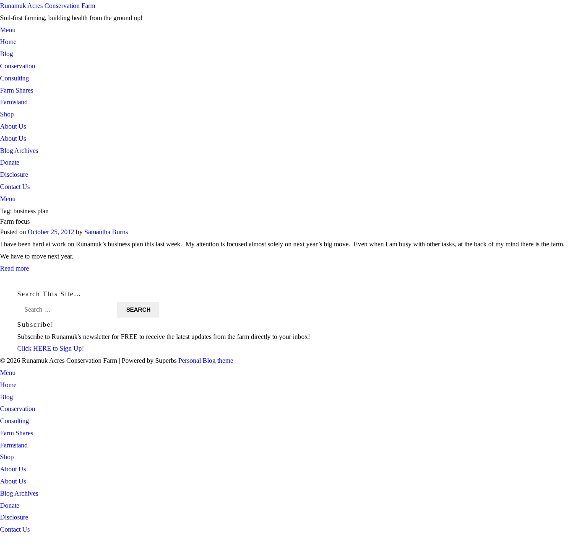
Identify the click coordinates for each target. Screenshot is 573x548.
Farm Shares (16, 90)
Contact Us (15, 186)
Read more (14, 268)
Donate (9, 162)
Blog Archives (19, 150)
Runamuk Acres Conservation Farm (47, 5)
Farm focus (15, 221)
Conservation (17, 66)
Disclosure (14, 174)
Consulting (14, 78)
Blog (6, 53)
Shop (7, 114)
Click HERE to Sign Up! (50, 348)
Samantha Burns (106, 232)
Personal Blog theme (205, 360)
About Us (13, 126)
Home (8, 41)
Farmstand (14, 102)
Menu (8, 30)
